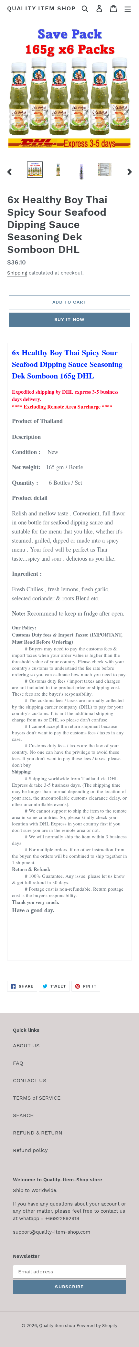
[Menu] (128, 8)
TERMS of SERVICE (36, 1098)
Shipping (17, 273)
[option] (35, 169)
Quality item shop (41, 8)
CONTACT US (29, 1080)
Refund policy (30, 1150)
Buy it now (69, 319)
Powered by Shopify (97, 1325)
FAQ (18, 1063)
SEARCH (23, 1115)
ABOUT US (26, 1045)
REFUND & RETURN (37, 1133)
